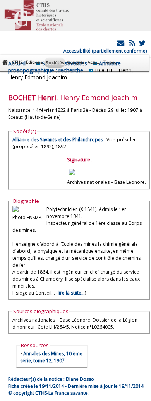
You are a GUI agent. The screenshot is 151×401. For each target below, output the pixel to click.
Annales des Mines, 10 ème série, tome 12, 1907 (51, 357)
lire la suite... (71, 293)
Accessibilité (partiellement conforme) (105, 51)
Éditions (34, 62)
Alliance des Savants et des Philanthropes (58, 139)
